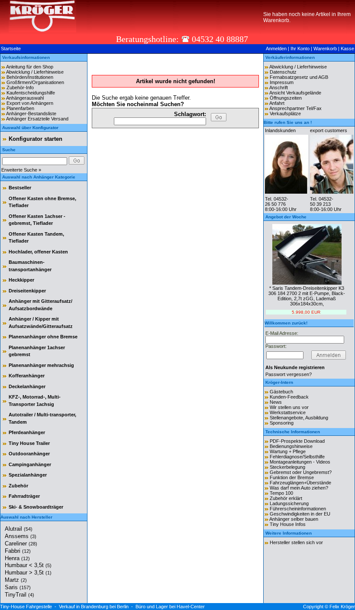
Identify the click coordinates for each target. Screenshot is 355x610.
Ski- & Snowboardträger (36, 506)
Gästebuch (281, 391)
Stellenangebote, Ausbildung (299, 417)
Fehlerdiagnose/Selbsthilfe (297, 456)
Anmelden (276, 48)
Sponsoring (282, 422)
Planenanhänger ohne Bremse (43, 336)
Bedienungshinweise (291, 446)
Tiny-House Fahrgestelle (26, 606)
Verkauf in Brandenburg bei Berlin (94, 606)
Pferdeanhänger (27, 432)
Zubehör (18, 485)
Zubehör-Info (20, 87)
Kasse (347, 48)
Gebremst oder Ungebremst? (301, 472)
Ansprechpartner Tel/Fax (295, 108)
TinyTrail (19, 594)
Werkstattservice (288, 412)
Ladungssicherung (289, 503)
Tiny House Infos (288, 524)
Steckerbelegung (287, 467)
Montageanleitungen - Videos (300, 461)
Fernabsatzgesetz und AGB (299, 77)
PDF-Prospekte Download (297, 441)
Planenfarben (20, 108)
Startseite (11, 48)
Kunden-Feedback (289, 396)
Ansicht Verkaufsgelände (295, 92)
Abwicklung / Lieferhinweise (35, 72)
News (276, 402)
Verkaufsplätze (285, 113)
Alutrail (18, 529)
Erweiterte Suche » (21, 169)
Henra (17, 558)
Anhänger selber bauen (293, 519)
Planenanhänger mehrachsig (41, 365)
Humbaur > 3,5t (28, 572)
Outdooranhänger (29, 453)
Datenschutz (283, 72)
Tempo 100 (281, 493)
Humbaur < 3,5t (28, 565)
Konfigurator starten (35, 139)
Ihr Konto (300, 48)
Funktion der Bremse (292, 477)
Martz (16, 580)
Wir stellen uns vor (289, 407)
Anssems (20, 536)
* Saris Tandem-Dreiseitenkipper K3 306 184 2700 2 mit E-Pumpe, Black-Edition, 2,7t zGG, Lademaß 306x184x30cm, (306, 296)
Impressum (282, 82)
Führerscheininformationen (298, 508)
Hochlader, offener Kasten (38, 251)
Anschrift (278, 87)
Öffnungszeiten (286, 98)
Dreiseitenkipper (27, 290)
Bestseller (20, 187)
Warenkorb (325, 48)
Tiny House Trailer (29, 443)
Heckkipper (21, 279)
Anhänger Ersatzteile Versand (37, 118)
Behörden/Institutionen (29, 77)
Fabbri (18, 551)
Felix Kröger (342, 606)
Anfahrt (276, 103)
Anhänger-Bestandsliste (31, 113)
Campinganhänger (30, 464)
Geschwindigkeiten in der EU (300, 513)
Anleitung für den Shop (29, 66)
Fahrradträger (24, 496)
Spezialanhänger (28, 474)
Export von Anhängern (29, 103)
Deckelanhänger (27, 386)
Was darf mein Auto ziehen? (299, 487)
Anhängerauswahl (25, 98)
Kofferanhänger (27, 375)
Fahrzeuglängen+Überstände (300, 482)
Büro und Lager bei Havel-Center (170, 606)
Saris (18, 587)
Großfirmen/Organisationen (35, 82)
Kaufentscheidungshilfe (30, 92)
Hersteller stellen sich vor (296, 542)
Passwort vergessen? (288, 374)
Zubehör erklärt (286, 498)
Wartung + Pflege (288, 451)
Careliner (21, 543)
